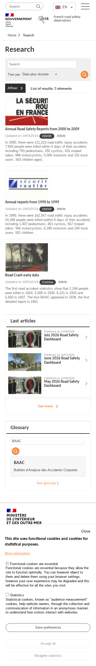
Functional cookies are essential (34, 564)
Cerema (47, 282)
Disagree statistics (48, 656)
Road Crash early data (22, 275)
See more (45, 406)
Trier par (14, 74)
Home (12, 35)
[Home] (18, 17)
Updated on (21, 136)
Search (28, 35)
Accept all (48, 643)
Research (19, 50)
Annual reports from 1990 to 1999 (32, 202)
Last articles (23, 321)
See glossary (46, 483)
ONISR (47, 136)
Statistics (17, 595)
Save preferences (48, 627)
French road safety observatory (67, 19)
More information (17, 553)
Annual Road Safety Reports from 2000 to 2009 (42, 129)
